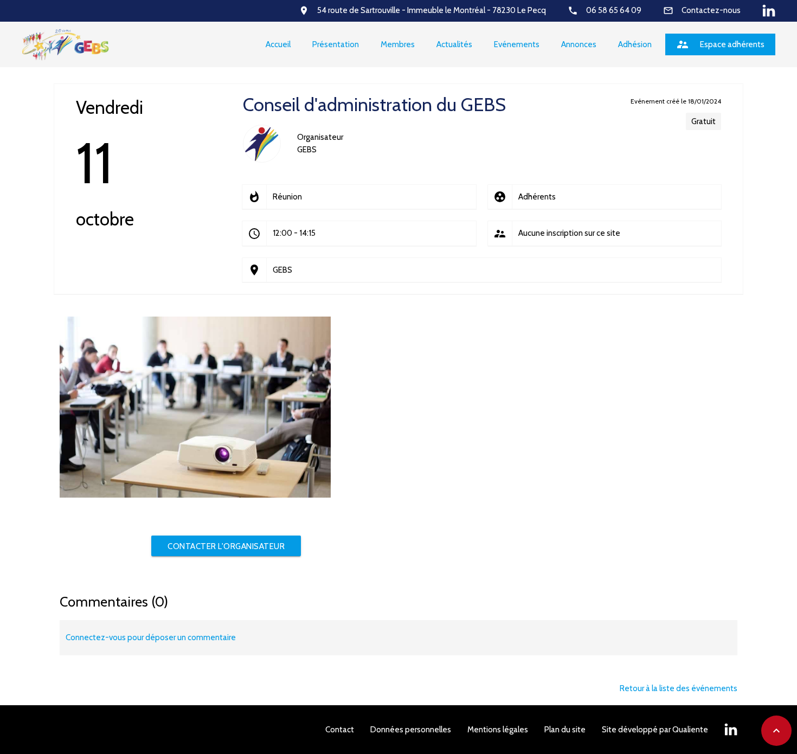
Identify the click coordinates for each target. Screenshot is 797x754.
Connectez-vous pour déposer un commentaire (151, 637)
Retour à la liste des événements (678, 688)
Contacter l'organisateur (226, 546)
